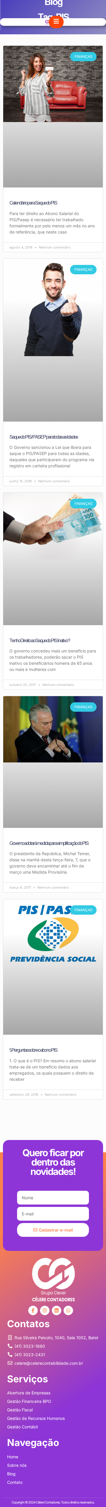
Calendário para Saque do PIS (33, 203)
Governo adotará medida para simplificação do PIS (48, 843)
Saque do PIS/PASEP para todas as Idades (43, 437)
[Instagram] (44, 1310)
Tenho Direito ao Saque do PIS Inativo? (39, 640)
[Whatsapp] (68, 1310)
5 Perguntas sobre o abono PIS (33, 1050)
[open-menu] (56, 22)
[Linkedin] (56, 1310)
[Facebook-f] (33, 1310)
